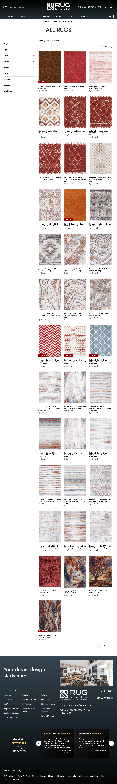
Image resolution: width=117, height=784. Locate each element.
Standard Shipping (48, 704)
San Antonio (85, 705)
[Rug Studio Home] (58, 7)
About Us (7, 695)
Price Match (45, 699)
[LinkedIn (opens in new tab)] (105, 691)
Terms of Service (47, 716)
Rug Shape (8, 91)
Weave (6, 61)
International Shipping (45, 710)
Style (6, 49)
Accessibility (16, 770)
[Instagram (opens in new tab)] (101, 691)
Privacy (6, 770)
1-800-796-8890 (93, 7)
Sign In (25, 695)
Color (6, 55)
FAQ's (6, 704)
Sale (95, 16)
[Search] (6, 7)
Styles (34, 16)
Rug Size (7, 44)
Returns (44, 695)
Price (6, 73)
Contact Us (8, 699)
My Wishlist (26, 704)
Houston (64, 705)
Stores (108, 16)
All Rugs (9, 16)
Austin (73, 705)
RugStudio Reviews (11, 708)
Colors (22, 16)
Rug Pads (83, 16)
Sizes (58, 16)
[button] (104, 7)
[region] (75, 743)
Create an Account (29, 699)
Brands (69, 16)
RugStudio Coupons (11, 713)
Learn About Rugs (11, 717)
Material (7, 79)
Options (7, 85)
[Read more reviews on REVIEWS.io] (20, 751)
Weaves (46, 16)
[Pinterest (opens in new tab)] (109, 691)
